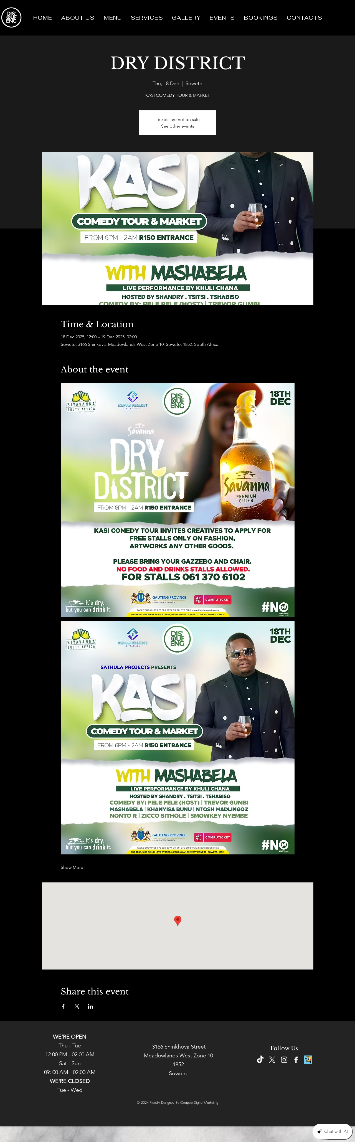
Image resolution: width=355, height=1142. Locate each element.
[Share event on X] (77, 1006)
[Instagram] (284, 1059)
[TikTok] (260, 1059)
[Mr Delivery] (308, 1059)
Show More (72, 867)
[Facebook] (296, 1059)
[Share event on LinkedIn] (90, 1006)
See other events (177, 126)
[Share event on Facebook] (63, 1006)
